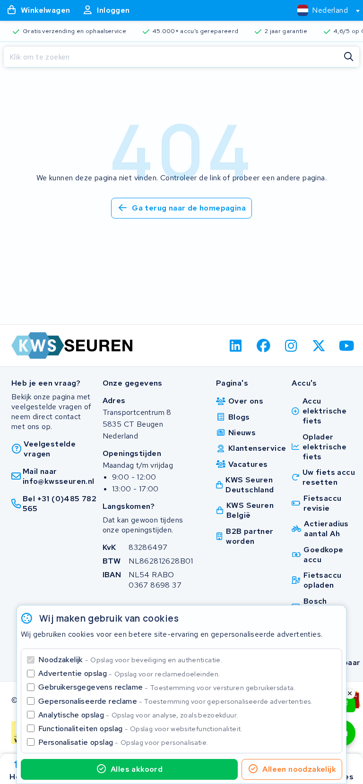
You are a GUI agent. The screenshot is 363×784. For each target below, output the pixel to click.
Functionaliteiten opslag (140, 728)
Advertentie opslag (129, 673)
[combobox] (324, 10)
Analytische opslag (138, 715)
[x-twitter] (319, 345)
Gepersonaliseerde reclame (175, 701)
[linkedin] (236, 345)
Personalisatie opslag (123, 742)
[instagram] (291, 345)
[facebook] (263, 345)
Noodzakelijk (130, 660)
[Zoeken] (348, 57)
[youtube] (347, 345)
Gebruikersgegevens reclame (166, 687)
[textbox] (322, 10)
